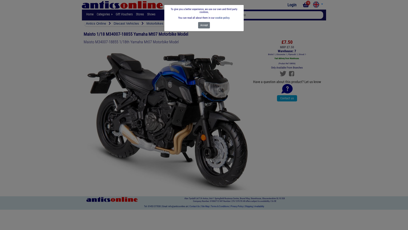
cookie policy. (222, 17)
